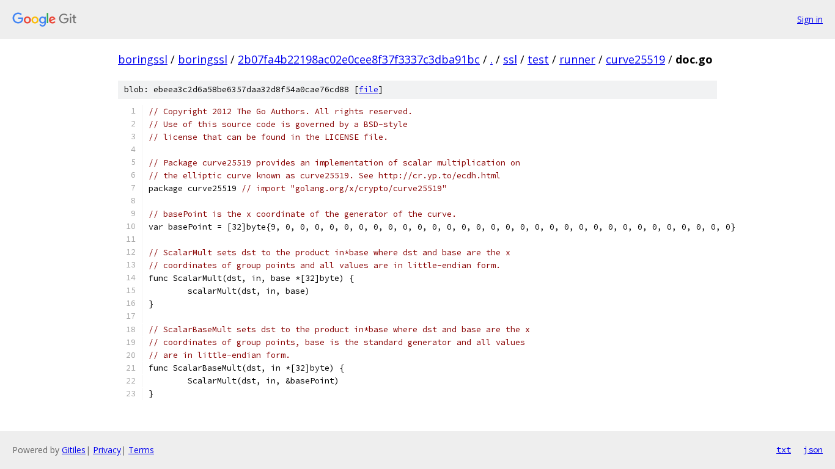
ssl (510, 59)
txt (783, 449)
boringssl (142, 59)
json (813, 449)
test (538, 59)
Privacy (107, 450)
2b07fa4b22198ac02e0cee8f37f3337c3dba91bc (359, 59)
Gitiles (74, 450)
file (368, 89)
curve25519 (635, 59)
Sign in (810, 19)
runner (577, 59)
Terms (141, 450)
